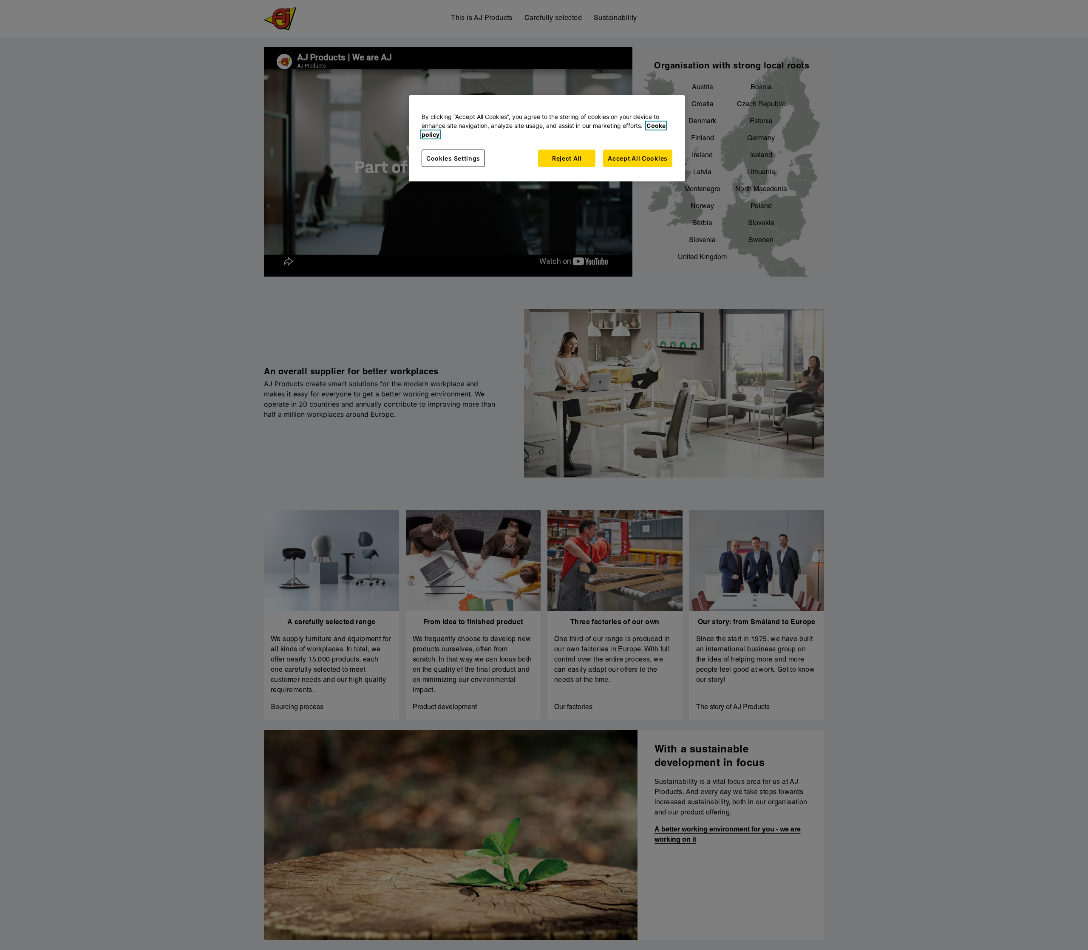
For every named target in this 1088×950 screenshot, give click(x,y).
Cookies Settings (453, 158)
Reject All (567, 158)
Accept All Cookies (638, 158)
